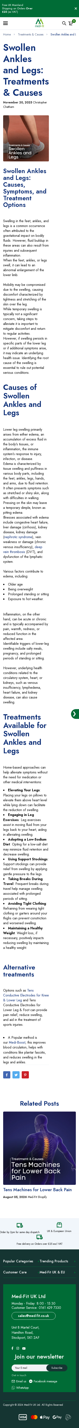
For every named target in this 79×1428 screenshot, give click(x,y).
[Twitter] (16, 1074)
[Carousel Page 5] (46, 1213)
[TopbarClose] (76, 8)
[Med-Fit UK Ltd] (39, 23)
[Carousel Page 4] (42, 1213)
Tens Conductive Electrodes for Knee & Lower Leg (26, 995)
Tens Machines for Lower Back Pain (37, 1190)
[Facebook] (6, 1074)
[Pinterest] (25, 1074)
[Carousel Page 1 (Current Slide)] (28, 1212)
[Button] (64, 23)
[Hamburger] (7, 23)
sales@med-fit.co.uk (33, 1315)
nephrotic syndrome (18, 537)
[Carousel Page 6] (51, 1213)
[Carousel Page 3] (37, 1213)
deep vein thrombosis (22, 549)
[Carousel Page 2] (32, 1213)
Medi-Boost (17, 1042)
